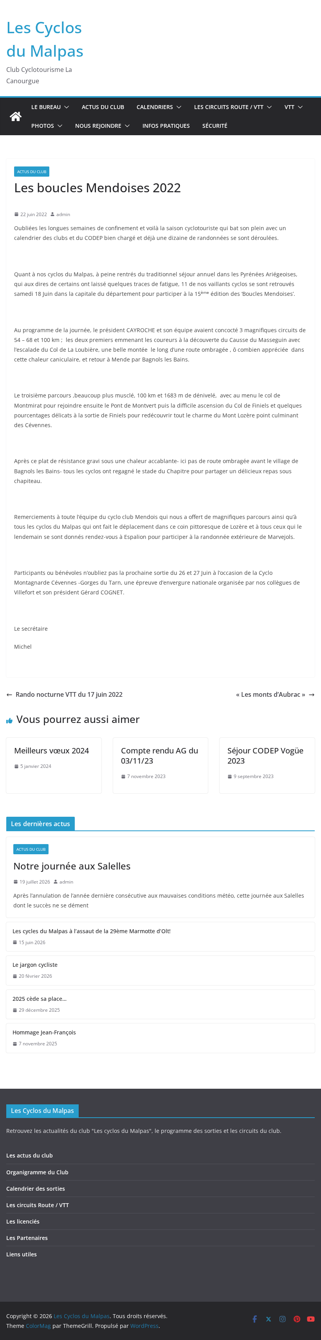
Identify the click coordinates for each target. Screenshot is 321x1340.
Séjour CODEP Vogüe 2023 (265, 755)
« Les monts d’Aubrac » (270, 694)
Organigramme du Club (37, 1172)
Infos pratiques (166, 125)
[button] (65, 107)
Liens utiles (21, 1254)
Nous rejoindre (98, 125)
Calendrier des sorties (35, 1188)
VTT (289, 107)
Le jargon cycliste (35, 964)
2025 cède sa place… (40, 998)
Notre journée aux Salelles (72, 865)
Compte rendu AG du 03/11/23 (159, 755)
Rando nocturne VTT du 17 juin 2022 (69, 694)
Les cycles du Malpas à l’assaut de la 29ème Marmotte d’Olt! (92, 931)
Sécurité (214, 125)
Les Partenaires (27, 1238)
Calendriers (155, 107)
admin (63, 214)
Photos (42, 125)
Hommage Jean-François (44, 1032)
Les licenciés (23, 1221)
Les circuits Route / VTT (228, 107)
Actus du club (103, 107)
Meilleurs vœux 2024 (51, 750)
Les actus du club (29, 1155)
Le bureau (46, 107)
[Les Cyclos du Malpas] (15, 116)
